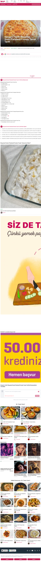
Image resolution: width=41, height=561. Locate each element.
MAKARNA (2, 538)
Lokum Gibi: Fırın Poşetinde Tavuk (7, 436)
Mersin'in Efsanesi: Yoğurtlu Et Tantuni (34, 509)
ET (28, 507)
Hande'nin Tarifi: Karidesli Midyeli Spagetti (5, 540)
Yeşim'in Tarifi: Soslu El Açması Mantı (5, 509)
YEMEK (1, 48)
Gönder (37, 410)
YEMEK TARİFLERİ (7, 48)
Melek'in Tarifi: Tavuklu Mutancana (32, 525)
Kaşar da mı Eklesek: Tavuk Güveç (28, 436)
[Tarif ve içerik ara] (30, 1)
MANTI (1, 213)
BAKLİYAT (15, 522)
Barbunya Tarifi (15, 4)
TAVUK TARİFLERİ (14, 48)
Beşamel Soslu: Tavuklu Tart (6, 451)
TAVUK (1, 435)
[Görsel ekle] (38, 406)
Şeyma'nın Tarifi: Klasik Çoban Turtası (20, 452)
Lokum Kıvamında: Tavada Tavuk (5, 525)
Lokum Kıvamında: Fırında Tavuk (33, 452)
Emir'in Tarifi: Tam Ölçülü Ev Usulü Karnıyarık (20, 509)
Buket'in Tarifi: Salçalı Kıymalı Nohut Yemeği (20, 525)
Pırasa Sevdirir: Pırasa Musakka (32, 540)
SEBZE (15, 507)
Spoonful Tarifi (9, 4)
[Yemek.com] (2, 1)
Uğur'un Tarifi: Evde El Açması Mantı (8, 215)
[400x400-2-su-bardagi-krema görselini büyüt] (8, 115)
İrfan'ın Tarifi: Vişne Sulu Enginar (19, 540)
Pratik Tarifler (3, 4)
